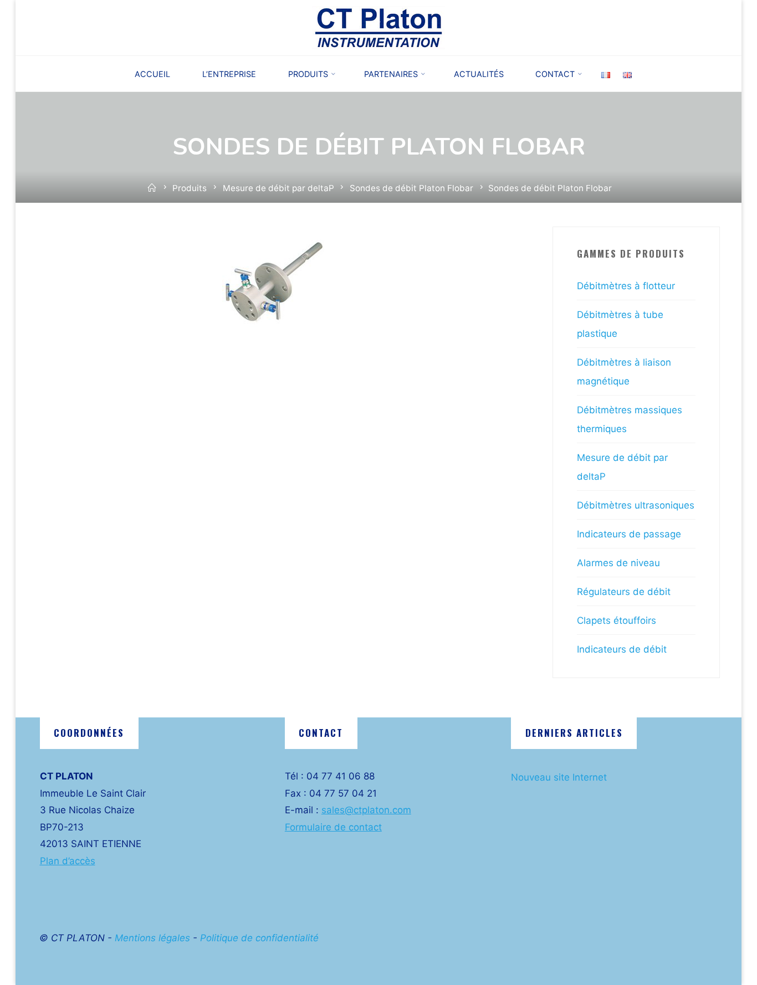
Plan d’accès (67, 860)
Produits (189, 188)
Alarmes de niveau (618, 562)
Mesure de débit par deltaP (278, 188)
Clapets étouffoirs (616, 620)
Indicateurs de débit (622, 649)
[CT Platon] (378, 27)
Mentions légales (152, 937)
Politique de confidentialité (259, 937)
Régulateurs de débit (624, 591)
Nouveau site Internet (559, 777)
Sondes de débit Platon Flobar (411, 188)
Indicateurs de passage (629, 534)
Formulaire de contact (333, 827)
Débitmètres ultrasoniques (635, 505)
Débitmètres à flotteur (626, 285)
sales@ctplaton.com (366, 809)
